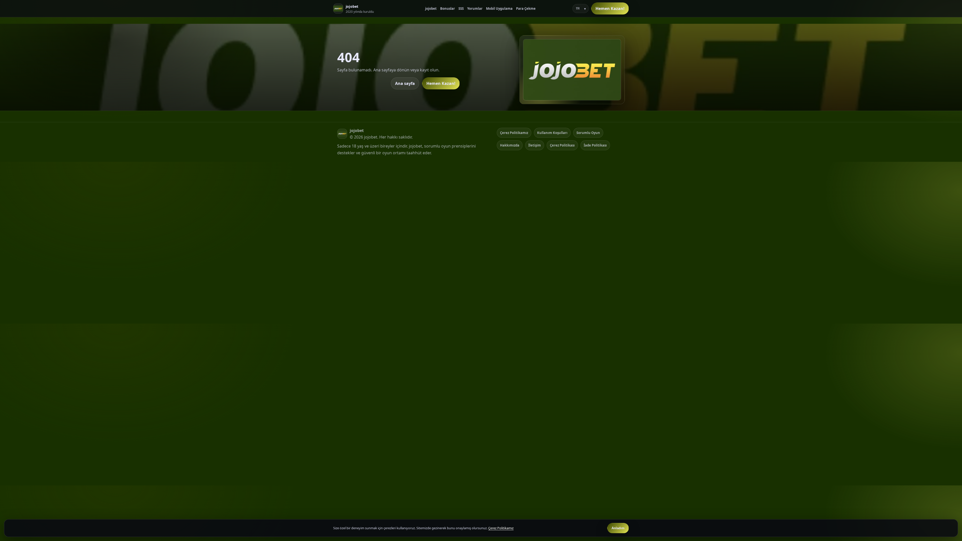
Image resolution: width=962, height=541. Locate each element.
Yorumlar (475, 8)
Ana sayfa (405, 83)
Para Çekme (526, 8)
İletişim (534, 145)
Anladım (618, 528)
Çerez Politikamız (514, 132)
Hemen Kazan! (610, 8)
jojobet (431, 8)
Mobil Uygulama (499, 8)
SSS (461, 8)
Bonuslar (447, 8)
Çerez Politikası (562, 145)
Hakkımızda (509, 145)
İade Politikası (595, 145)
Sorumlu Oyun (588, 132)
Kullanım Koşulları (552, 132)
